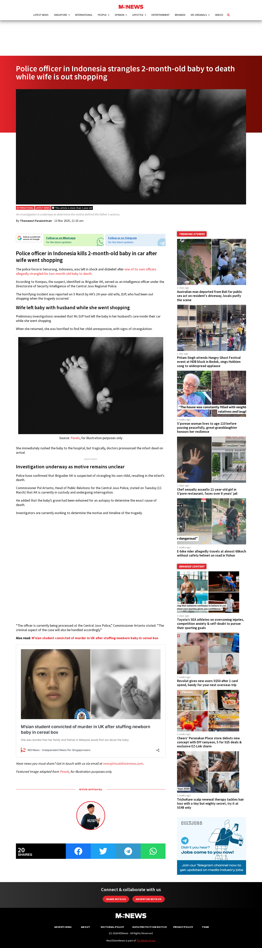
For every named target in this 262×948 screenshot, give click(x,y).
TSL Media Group (146, 940)
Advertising (63, 927)
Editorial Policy (112, 927)
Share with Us (116, 899)
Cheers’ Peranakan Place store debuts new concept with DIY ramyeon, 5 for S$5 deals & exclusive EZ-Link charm (209, 742)
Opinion (119, 15)
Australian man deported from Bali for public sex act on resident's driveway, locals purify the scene (209, 296)
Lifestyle (137, 15)
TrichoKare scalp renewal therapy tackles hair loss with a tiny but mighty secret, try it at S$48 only (210, 803)
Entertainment (161, 15)
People (102, 15)
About (85, 927)
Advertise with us (148, 899)
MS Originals (199, 15)
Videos (219, 15)
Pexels (75, 438)
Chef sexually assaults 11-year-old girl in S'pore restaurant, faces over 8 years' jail (207, 491)
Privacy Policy (183, 927)
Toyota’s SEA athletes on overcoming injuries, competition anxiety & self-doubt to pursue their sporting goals (210, 623)
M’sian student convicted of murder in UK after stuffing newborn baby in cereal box (95, 638)
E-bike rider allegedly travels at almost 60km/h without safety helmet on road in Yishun (211, 553)
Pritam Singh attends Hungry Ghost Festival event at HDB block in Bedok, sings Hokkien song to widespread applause (209, 362)
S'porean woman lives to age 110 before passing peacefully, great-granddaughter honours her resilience (207, 427)
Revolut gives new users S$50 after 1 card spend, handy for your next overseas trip (207, 683)
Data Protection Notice (149, 927)
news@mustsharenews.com (123, 763)
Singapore (60, 15)
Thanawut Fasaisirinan (36, 221)
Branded (180, 15)
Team (205, 927)
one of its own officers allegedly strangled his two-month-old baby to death (86, 271)
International (83, 15)
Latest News (41, 15)
